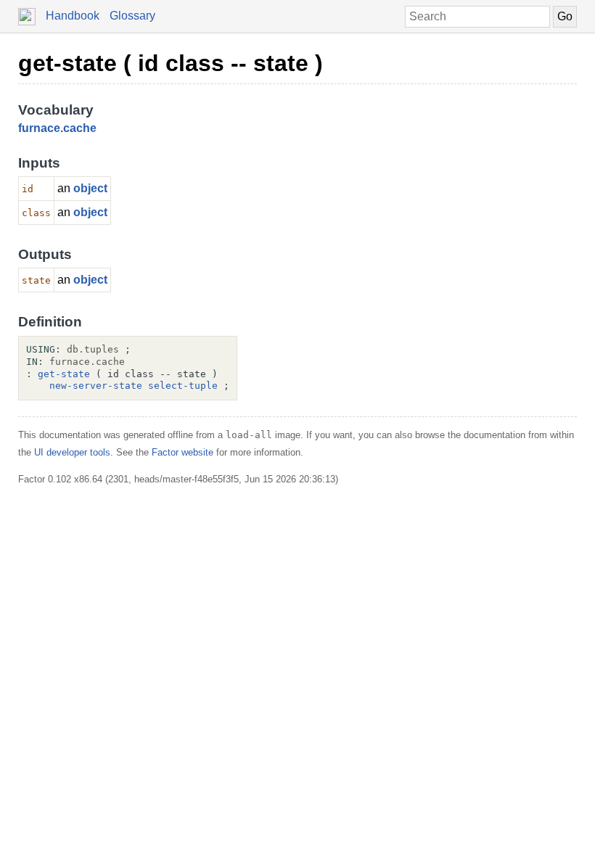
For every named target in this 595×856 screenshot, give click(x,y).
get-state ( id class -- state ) (170, 63)
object (90, 188)
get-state (64, 374)
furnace (39, 128)
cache (80, 128)
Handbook (72, 15)
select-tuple (183, 385)
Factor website (182, 452)
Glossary (132, 15)
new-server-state (95, 385)
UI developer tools (72, 452)
